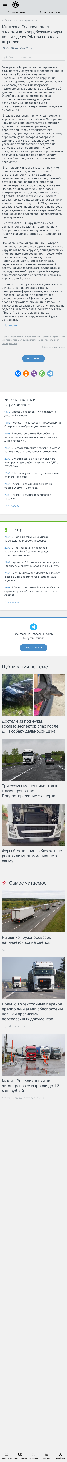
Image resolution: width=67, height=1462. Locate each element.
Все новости (11, 505)
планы (5, 343)
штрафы (6, 336)
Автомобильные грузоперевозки (23, 1098)
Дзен (5, 949)
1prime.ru (10, 325)
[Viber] (34, 373)
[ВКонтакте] (18, 373)
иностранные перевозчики (51, 336)
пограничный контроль (25, 340)
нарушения (17, 336)
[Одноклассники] (26, 373)
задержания (30, 336)
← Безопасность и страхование (20, 20)
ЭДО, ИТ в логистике (15, 1026)
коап (56, 340)
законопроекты (45, 340)
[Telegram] (50, 373)
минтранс (7, 340)
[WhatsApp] (42, 373)
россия (13, 343)
